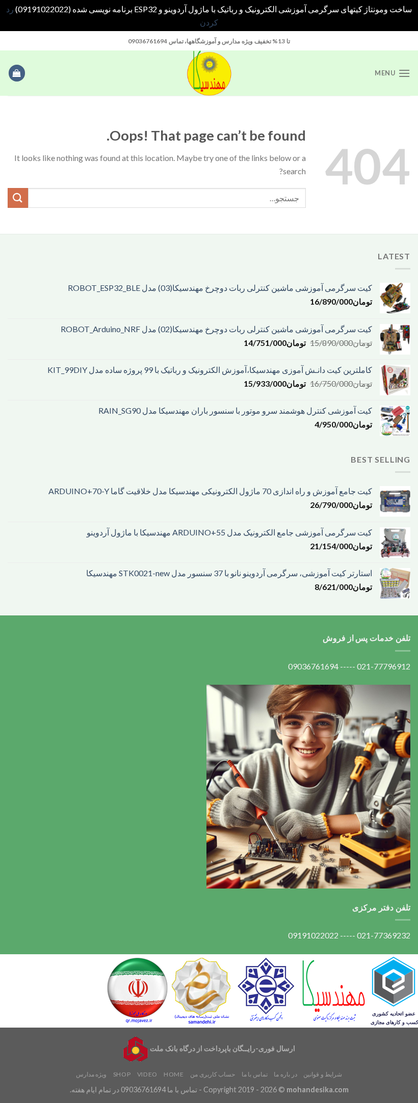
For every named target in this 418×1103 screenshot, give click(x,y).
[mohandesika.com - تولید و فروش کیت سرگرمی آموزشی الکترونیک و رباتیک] (209, 73)
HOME (174, 1074)
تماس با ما (255, 1074)
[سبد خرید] (17, 73)
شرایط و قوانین (322, 1074)
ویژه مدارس (91, 1074)
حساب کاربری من (212, 1074)
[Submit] (18, 198)
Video (147, 1074)
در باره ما (285, 1074)
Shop (121, 1074)
